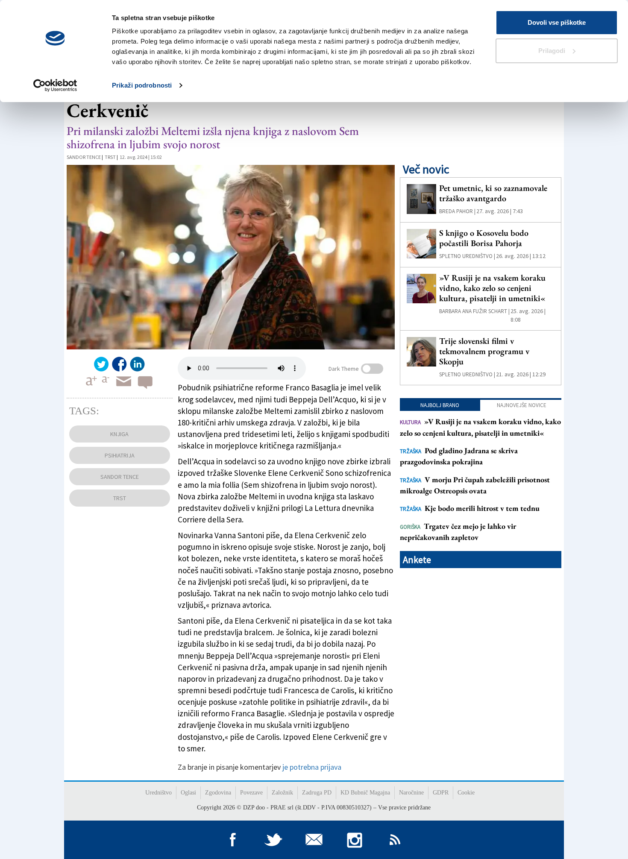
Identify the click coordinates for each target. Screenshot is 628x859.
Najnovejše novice (521, 405)
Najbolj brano (439, 405)
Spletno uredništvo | (467, 256)
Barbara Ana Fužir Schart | (474, 311)
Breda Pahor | (457, 211)
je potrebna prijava (311, 767)
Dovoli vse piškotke (557, 22)
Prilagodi (551, 50)
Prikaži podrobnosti (142, 85)
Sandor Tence (84, 157)
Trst (110, 157)
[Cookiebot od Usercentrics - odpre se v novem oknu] (55, 85)
